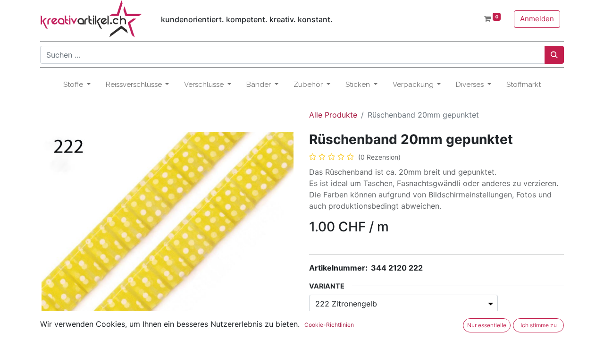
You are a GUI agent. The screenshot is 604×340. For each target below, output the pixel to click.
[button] (59, 226)
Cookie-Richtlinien (329, 324)
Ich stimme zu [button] (538, 325)
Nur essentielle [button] (486, 325)
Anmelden (537, 18)
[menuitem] (523, 85)
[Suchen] (554, 55)
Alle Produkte (333, 114)
